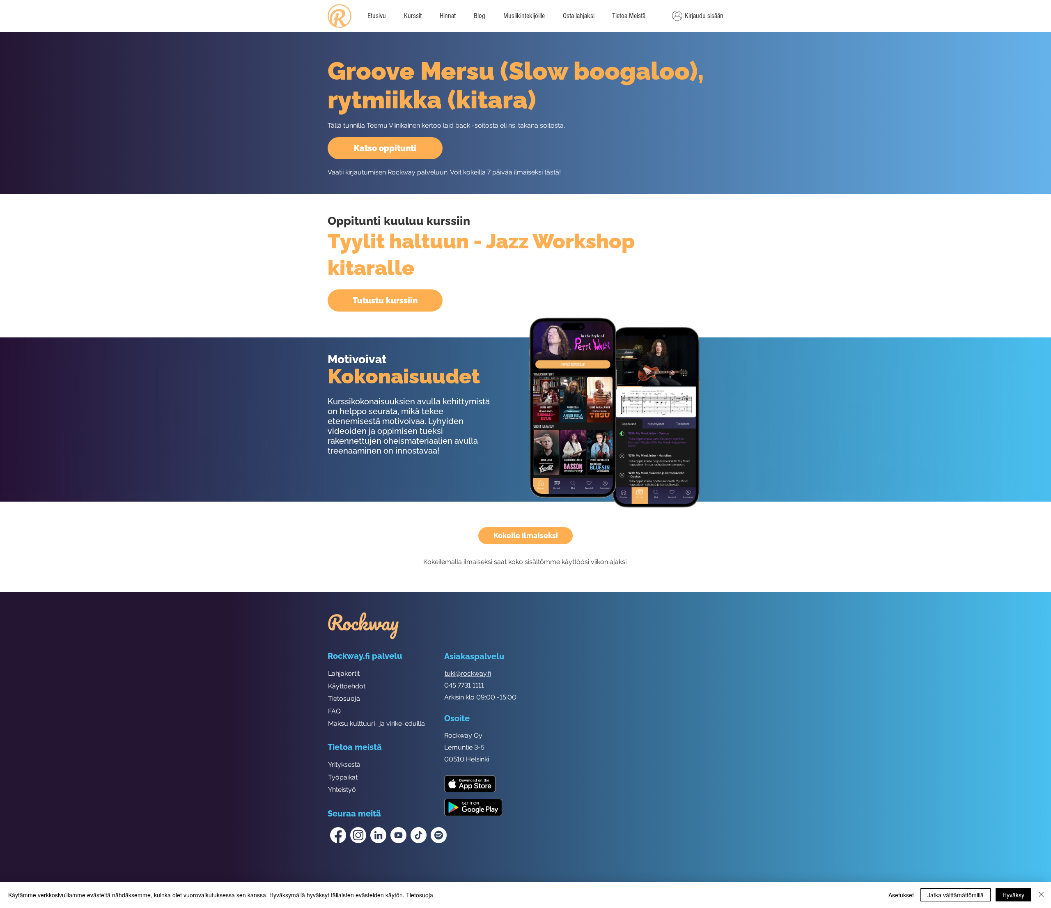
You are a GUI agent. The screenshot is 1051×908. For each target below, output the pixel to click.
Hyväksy (1013, 895)
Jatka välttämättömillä (955, 895)
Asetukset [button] (901, 895)
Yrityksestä (344, 764)
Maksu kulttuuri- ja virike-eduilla (376, 723)
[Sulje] (1041, 894)
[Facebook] (338, 835)
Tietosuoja (344, 698)
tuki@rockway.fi (468, 673)
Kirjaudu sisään (704, 15)
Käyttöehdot (346, 686)
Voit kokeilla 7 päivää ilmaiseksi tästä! (505, 172)
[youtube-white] (398, 835)
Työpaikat (343, 777)
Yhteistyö (342, 789)
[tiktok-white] (419, 835)
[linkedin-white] (378, 835)
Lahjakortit (344, 673)
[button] (628, 16)
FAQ (334, 711)
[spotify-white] (439, 835)
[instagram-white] (358, 835)
